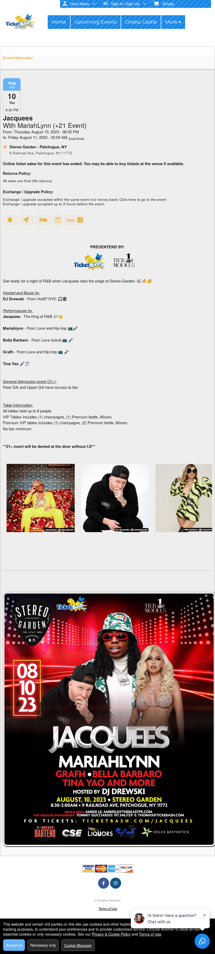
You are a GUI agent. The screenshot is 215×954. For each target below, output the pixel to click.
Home (59, 22)
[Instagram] (116, 883)
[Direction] (26, 220)
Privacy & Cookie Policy (111, 934)
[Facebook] (104, 883)
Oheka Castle (141, 22)
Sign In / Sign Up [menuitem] (124, 4)
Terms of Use (107, 908)
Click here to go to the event (143, 199)
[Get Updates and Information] (10, 220)
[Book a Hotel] (43, 220)
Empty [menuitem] (166, 4)
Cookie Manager (78, 945)
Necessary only (43, 945)
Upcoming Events (95, 22)
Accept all (14, 945)
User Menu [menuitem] (78, 4)
